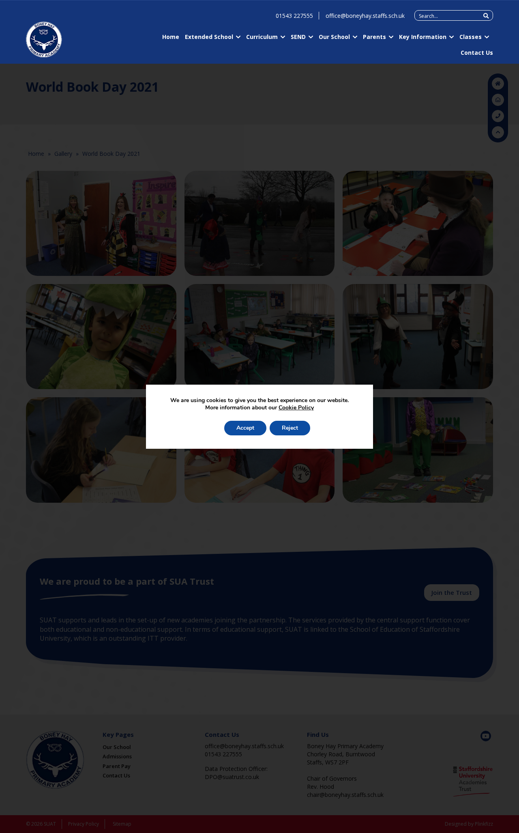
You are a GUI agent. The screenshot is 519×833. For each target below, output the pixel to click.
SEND (298, 37)
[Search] (486, 15)
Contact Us (477, 52)
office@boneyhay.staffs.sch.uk (365, 15)
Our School (334, 37)
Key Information (422, 37)
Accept (245, 428)
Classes (470, 37)
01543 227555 (294, 15)
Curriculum (262, 37)
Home (170, 37)
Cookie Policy (296, 407)
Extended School (209, 37)
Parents (374, 37)
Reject (290, 428)
